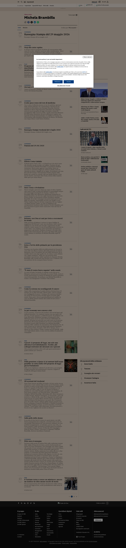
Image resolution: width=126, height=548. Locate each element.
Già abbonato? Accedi (63, 85)
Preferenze (57, 81)
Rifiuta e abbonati (87, 57)
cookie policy (60, 66)
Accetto (69, 81)
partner (84, 71)
